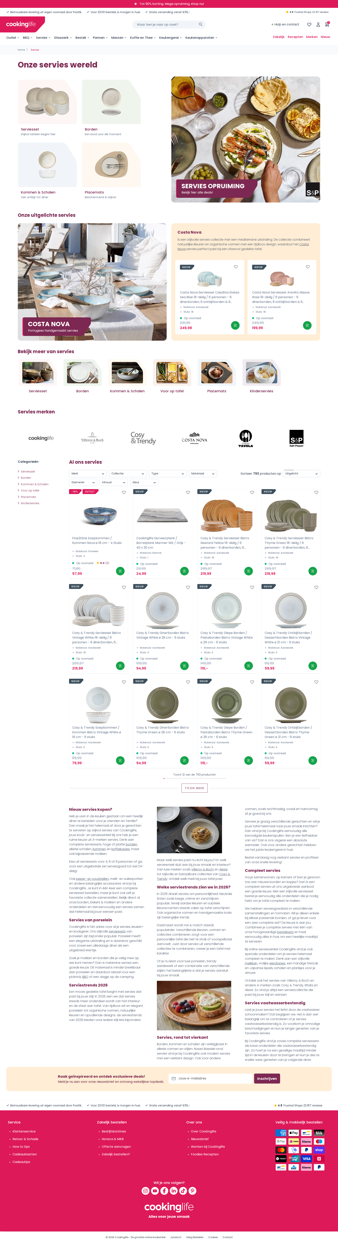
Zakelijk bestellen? (116, 1154)
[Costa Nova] (194, 438)
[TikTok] (183, 1191)
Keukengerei (169, 37)
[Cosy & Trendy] (143, 438)
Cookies (213, 1237)
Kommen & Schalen (34, 484)
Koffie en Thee (141, 37)
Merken (312, 37)
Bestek (81, 37)
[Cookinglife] (21, 24)
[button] (320, 380)
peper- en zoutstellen (92, 879)
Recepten (295, 37)
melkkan (251, 963)
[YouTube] (155, 1191)
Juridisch (175, 1237)
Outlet (11, 37)
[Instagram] (145, 1191)
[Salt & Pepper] (297, 438)
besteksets (285, 932)
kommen (99, 849)
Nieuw (325, 37)
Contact (228, 1237)
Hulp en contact (286, 24)
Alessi (223, 869)
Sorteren (289, 470)
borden (131, 844)
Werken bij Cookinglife (208, 1146)
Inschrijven (267, 1078)
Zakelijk (279, 37)
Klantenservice (24, 1131)
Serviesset (27, 471)
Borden (25, 478)
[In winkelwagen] (235, 325)
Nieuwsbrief (200, 1139)
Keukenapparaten (199, 37)
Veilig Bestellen (195, 1237)
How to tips (21, 1146)
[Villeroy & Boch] (92, 438)
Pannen (99, 37)
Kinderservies (29, 503)
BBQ (26, 37)
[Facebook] (164, 1191)
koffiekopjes (120, 849)
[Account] (318, 24)
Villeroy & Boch (202, 869)
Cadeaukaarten (25, 1154)
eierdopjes (277, 963)
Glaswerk (61, 37)
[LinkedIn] (174, 1191)
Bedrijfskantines (114, 1131)
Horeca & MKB (113, 1139)
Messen (117, 37)
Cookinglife (121, 1237)
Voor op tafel (29, 490)
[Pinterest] (192, 1191)
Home (21, 49)
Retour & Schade (25, 1139)
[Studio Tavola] (245, 438)
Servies (41, 37)
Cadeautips (21, 1162)
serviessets (117, 931)
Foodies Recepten (205, 1154)
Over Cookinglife (203, 1131)
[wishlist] (309, 24)
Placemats (28, 497)
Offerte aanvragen (116, 1146)
